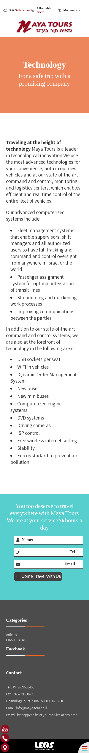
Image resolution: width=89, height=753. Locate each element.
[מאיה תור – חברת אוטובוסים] (44, 26)
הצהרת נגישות (15, 639)
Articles (11, 634)
